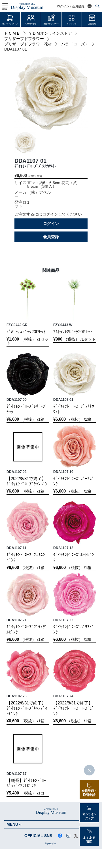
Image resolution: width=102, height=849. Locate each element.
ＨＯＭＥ (12, 33)
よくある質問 (89, 840)
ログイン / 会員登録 (70, 6)
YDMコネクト (30, 23)
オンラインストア (10, 23)
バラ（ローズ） (75, 44)
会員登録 (51, 237)
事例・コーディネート (51, 23)
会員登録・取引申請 (89, 793)
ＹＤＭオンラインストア (50, 33)
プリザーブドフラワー (24, 39)
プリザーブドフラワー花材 (28, 44)
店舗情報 (92, 23)
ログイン (51, 224)
